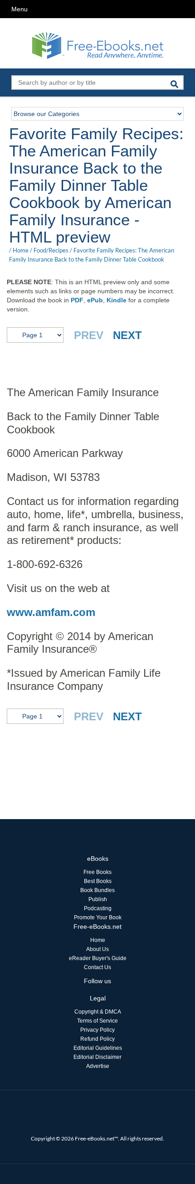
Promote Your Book (98, 917)
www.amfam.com (51, 612)
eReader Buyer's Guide (98, 958)
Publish (97, 899)
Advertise (97, 1066)
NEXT (127, 335)
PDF (77, 300)
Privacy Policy (97, 1030)
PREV (88, 335)
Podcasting (98, 908)
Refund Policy (97, 1039)
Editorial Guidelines (97, 1048)
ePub (95, 300)
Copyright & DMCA (97, 1012)
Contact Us (97, 967)
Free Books (97, 872)
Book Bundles (97, 890)
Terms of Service (97, 1021)
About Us (97, 949)
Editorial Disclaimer (97, 1057)
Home (21, 250)
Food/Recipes (51, 250)
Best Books (98, 881)
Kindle (117, 300)
